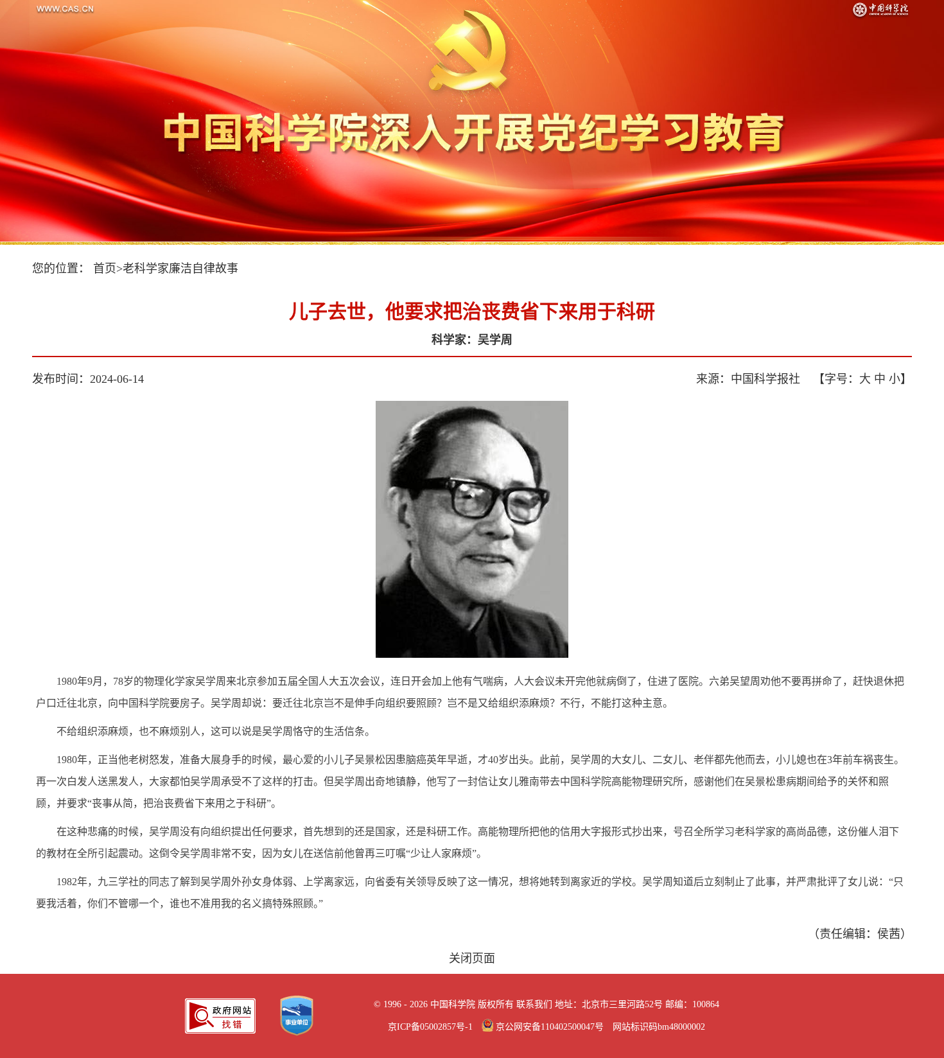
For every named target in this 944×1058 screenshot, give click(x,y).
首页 (104, 268)
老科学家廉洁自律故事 (180, 268)
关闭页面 (472, 958)
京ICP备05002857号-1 (430, 1027)
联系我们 (534, 1004)
